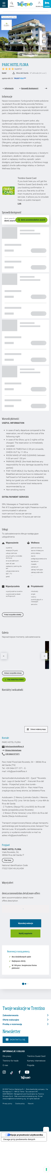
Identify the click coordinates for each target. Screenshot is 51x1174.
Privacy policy (7, 1103)
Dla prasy (7, 1056)
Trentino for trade (10, 1060)
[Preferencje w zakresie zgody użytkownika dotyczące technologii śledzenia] (46, 1169)
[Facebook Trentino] (19, 1072)
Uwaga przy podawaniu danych (19, 1139)
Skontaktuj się (17, 1039)
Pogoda (30, 1065)
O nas (5, 1065)
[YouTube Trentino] (27, 1072)
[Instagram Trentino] (4, 1072)
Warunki (31, 1103)
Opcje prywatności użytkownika (26, 1135)
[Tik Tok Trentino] (12, 1072)
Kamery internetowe (36, 1060)
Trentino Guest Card (36, 1056)
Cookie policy (20, 1103)
